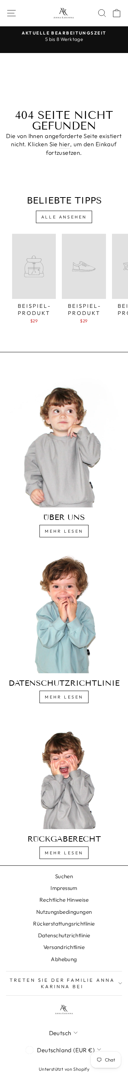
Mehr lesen (64, 531)
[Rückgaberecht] (64, 772)
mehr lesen (64, 697)
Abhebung (64, 959)
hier (64, 144)
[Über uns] (64, 437)
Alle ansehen (64, 217)
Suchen (64, 876)
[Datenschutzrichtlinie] (64, 611)
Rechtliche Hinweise (64, 899)
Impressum (64, 888)
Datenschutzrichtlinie (64, 935)
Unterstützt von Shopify (64, 1069)
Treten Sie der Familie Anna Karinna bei (62, 983)
